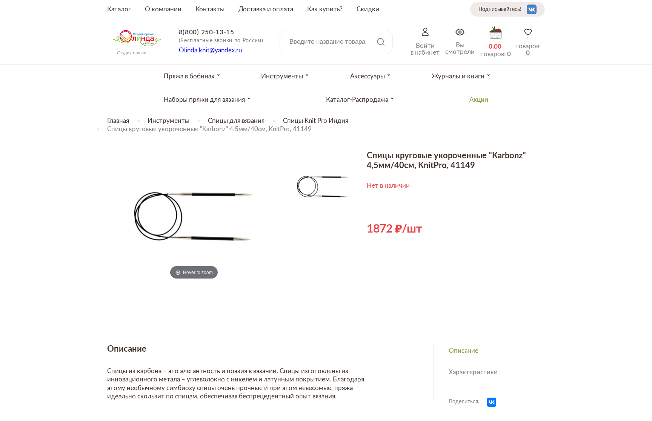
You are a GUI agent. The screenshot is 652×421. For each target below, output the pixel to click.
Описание (463, 351)
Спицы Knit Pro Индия (315, 121)
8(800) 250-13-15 (206, 32)
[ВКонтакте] (491, 402)
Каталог (119, 9)
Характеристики (473, 372)
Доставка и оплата (265, 9)
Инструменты (168, 121)
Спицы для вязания (236, 121)
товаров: (528, 49)
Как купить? (325, 9)
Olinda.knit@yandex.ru (210, 50)
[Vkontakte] (532, 9)
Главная (118, 121)
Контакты (210, 9)
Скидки (368, 9)
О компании (163, 9)
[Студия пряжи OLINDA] (137, 49)
